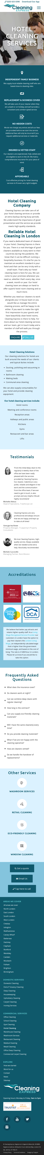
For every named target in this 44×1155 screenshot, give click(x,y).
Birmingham (9, 972)
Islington (7, 927)
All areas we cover (11, 905)
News (6, 1077)
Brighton (7, 968)
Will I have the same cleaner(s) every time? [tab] (23, 726)
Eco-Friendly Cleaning (22, 833)
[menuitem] (38, 7)
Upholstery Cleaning (12, 998)
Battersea (8, 938)
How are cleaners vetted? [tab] (18, 748)
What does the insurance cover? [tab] (21, 687)
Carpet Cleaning (10, 1002)
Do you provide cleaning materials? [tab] (22, 734)
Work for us (8, 1069)
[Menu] (38, 7)
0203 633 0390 (13, 1)
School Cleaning (10, 1021)
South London (9, 916)
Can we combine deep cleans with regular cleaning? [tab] (22, 700)
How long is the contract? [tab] (18, 708)
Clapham (7, 946)
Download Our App (30, 1)
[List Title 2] (17, 1119)
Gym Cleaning (9, 1024)
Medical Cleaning (10, 1043)
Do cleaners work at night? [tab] (19, 693)
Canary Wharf (9, 935)
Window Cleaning (22, 854)
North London (9, 909)
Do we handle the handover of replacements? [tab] (20, 756)
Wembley (7, 953)
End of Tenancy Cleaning (13, 987)
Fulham (7, 964)
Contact (7, 1073)
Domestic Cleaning (11, 983)
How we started (10, 1065)
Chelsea (7, 923)
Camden (7, 957)
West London (9, 920)
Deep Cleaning (9, 991)
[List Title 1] (7, 1119)
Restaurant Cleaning (12, 1039)
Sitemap (7, 1080)
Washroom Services (22, 791)
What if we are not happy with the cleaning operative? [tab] (22, 741)
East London (9, 912)
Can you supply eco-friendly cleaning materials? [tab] (23, 715)
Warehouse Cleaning (12, 1032)
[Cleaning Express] (18, 7)
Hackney (7, 942)
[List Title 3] (27, 1119)
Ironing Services (10, 1005)
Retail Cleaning (22, 812)
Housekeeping (9, 994)
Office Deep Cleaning (12, 1050)
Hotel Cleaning (10, 1028)
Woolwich (7, 961)
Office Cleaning (10, 1017)
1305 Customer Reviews (23, 1108)
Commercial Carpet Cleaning (15, 1054)
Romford (7, 949)
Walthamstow (9, 931)
